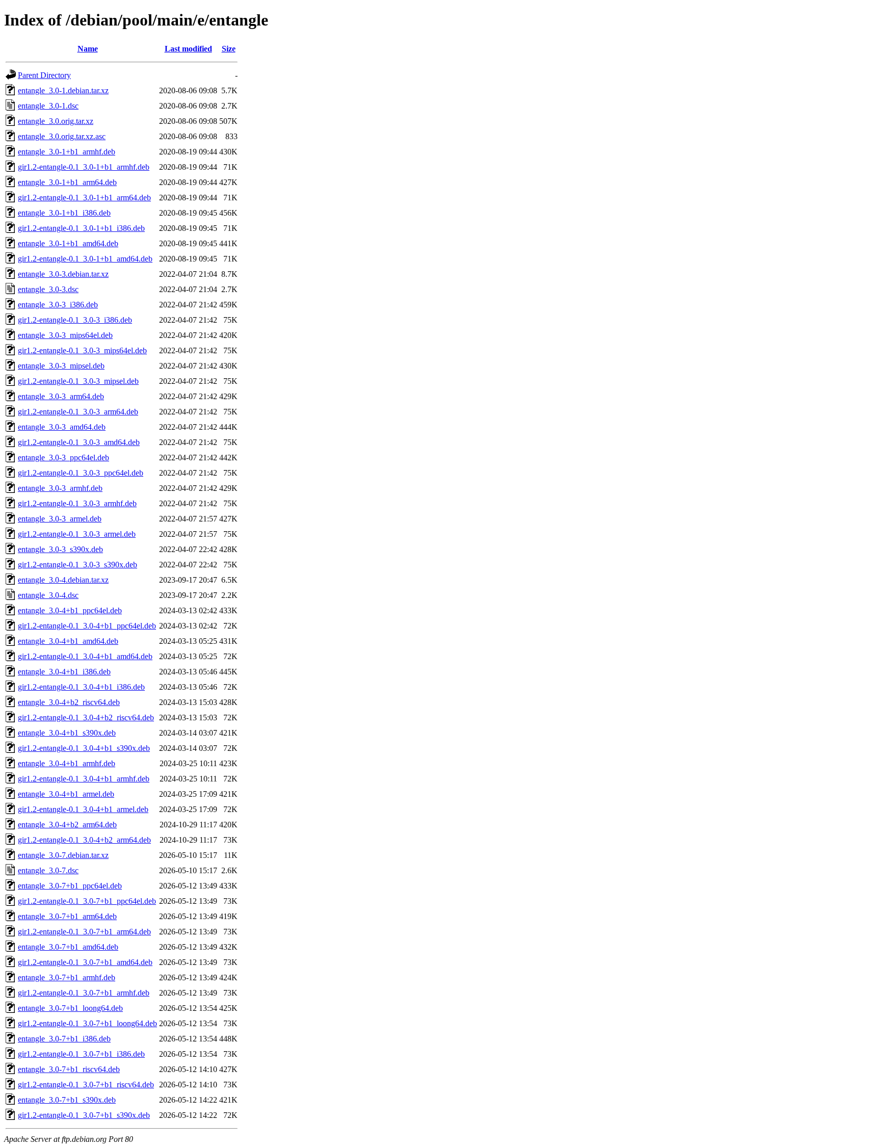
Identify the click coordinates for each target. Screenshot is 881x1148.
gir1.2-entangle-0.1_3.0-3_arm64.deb (78, 411)
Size (229, 48)
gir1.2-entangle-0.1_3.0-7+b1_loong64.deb (87, 1023)
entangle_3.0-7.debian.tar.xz (63, 855)
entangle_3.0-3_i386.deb (58, 304)
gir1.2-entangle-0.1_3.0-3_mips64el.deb (82, 350)
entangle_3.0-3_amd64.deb (62, 427)
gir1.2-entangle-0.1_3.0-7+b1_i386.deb (81, 1054)
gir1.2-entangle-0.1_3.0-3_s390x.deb (77, 564)
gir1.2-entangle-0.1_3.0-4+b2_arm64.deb (84, 840)
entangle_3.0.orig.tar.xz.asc (62, 136)
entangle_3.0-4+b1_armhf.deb (66, 763)
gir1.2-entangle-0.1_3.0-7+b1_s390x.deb (84, 1115)
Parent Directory (44, 75)
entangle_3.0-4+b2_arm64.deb (67, 824)
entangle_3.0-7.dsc (48, 870)
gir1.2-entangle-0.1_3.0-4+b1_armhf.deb (83, 778)
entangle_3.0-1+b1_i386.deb (64, 212)
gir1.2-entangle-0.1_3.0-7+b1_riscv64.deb (86, 1084)
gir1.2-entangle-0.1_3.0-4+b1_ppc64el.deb (87, 625)
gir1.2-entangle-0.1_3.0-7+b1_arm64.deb (84, 931)
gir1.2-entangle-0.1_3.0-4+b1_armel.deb (83, 809)
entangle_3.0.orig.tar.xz (55, 121)
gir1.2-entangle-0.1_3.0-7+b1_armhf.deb (83, 992)
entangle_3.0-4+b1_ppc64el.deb (70, 610)
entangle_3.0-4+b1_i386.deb (64, 671)
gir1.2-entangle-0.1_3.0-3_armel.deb (77, 534)
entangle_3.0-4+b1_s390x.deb (67, 732)
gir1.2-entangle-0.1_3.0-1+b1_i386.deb (81, 228)
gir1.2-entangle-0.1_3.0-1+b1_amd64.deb (85, 258)
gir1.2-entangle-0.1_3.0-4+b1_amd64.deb (85, 656)
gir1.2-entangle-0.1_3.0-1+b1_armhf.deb (83, 167)
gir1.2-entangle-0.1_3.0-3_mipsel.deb (78, 381)
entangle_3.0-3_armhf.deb (60, 488)
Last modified (188, 48)
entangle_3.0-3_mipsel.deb (61, 365)
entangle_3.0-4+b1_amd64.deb (68, 641)
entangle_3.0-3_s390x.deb (60, 549)
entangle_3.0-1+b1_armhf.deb (66, 151)
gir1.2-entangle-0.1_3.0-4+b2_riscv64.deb (86, 717)
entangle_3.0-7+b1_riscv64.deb (69, 1069)
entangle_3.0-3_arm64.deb (61, 396)
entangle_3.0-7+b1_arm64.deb (67, 916)
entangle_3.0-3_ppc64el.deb (63, 457)
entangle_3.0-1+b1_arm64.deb (67, 182)
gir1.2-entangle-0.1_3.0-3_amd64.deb (79, 442)
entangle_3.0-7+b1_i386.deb (64, 1038)
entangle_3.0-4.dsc (48, 595)
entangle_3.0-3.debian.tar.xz (63, 274)
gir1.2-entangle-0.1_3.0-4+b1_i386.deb (81, 687)
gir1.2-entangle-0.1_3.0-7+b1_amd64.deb (85, 962)
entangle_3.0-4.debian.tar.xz (63, 580)
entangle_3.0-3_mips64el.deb (65, 335)
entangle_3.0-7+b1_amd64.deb (68, 947)
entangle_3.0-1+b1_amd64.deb (68, 243)
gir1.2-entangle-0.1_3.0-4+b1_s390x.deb (84, 748)
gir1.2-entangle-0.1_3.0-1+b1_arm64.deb (84, 197)
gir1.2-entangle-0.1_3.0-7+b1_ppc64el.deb (87, 901)
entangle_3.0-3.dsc (48, 289)
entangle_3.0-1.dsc (48, 105)
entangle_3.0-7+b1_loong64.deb (70, 1008)
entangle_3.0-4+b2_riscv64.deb (69, 702)
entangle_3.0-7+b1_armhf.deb (66, 977)
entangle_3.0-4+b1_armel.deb (66, 794)
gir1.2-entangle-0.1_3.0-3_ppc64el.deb (80, 472)
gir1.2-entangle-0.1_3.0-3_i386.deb (75, 320)
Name (87, 48)
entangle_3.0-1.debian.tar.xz (63, 90)
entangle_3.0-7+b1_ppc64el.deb (70, 885)
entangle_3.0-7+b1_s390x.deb (67, 1099)
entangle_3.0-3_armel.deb (59, 518)
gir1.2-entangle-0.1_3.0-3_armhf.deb (77, 503)
